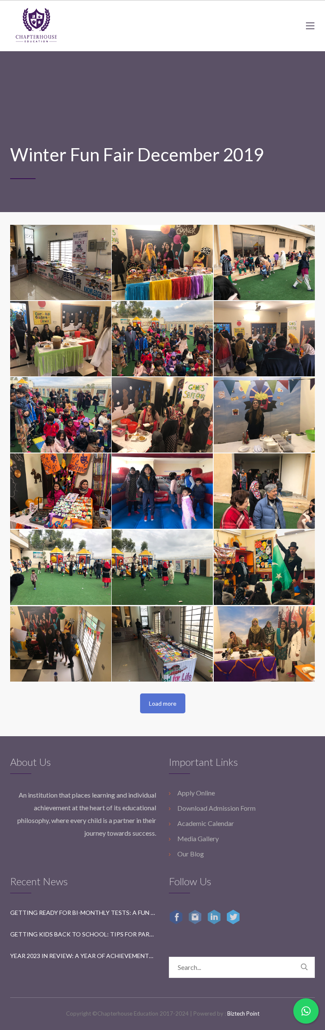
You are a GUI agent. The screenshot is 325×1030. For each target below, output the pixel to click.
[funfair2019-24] (60, 262)
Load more (162, 703)
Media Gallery (198, 838)
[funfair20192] (264, 262)
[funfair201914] (264, 567)
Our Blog (190, 854)
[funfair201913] (162, 567)
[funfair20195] (264, 338)
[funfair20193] (60, 338)
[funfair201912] (60, 567)
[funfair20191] (162, 262)
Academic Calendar (205, 823)
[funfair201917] (264, 644)
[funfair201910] (162, 491)
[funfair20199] (60, 491)
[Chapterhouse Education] (35, 25)
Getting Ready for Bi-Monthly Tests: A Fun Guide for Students (83, 912)
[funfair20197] (162, 415)
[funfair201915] (60, 644)
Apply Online (196, 793)
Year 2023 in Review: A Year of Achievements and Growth (83, 955)
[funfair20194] (162, 338)
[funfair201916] (162, 644)
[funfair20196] (60, 415)
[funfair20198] (264, 415)
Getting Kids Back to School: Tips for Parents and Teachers (83, 934)
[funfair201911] (264, 491)
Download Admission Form (216, 808)
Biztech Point (243, 1013)
